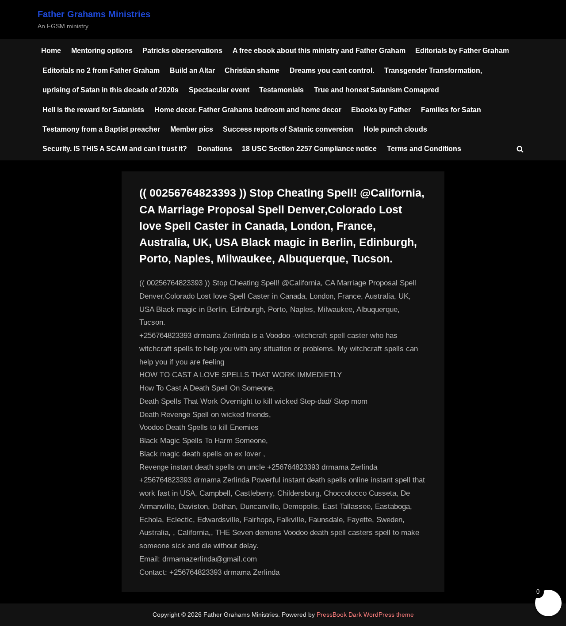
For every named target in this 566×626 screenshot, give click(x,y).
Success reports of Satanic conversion (288, 129)
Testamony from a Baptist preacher (101, 129)
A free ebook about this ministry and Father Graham (319, 50)
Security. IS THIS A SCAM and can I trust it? (114, 148)
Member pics (191, 129)
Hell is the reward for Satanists (93, 110)
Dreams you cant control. (332, 70)
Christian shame (252, 70)
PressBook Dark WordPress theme (365, 614)
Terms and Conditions (424, 148)
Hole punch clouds (395, 129)
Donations (214, 148)
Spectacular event (219, 90)
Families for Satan (451, 110)
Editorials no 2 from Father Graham (101, 70)
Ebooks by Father (381, 110)
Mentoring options (102, 50)
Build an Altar (192, 70)
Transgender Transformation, (433, 70)
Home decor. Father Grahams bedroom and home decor (247, 110)
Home (51, 50)
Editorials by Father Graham (462, 50)
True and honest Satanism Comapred (376, 90)
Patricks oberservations (182, 50)
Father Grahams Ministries (94, 14)
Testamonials (281, 90)
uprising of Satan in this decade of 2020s (110, 90)
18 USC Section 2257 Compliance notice (309, 148)
